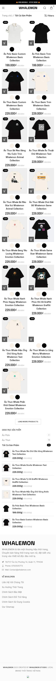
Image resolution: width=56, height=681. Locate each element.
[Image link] (18, 543)
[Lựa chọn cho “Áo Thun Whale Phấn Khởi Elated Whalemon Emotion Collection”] (4, 391)
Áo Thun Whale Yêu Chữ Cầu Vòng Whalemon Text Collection (32, 452)
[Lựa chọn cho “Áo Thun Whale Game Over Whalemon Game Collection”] (31, 239)
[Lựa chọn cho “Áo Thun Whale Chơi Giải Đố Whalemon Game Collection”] (31, 191)
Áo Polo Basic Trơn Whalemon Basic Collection (41, 57)
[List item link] (28, 565)
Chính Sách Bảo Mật (12, 592)
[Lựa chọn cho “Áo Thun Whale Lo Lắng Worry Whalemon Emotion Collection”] (31, 339)
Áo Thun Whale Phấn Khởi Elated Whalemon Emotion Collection (15, 405)
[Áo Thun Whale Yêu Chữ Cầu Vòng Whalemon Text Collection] (6, 455)
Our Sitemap (8, 607)
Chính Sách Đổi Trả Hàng (14, 597)
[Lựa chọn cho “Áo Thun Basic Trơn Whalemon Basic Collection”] (31, 91)
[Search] (44, 8)
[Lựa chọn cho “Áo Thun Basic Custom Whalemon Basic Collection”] (4, 91)
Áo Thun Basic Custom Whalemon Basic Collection (14, 105)
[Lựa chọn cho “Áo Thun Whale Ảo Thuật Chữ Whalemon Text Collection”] (31, 139)
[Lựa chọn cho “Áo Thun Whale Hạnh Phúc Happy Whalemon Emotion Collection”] (4, 287)
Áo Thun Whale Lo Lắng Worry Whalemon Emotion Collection (41, 353)
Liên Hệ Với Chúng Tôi (13, 582)
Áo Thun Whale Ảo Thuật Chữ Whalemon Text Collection (41, 153)
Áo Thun (6, 440)
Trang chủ (7, 15)
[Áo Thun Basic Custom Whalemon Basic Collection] (6, 523)
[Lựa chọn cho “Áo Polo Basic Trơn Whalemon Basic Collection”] (31, 43)
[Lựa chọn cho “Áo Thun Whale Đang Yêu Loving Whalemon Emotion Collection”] (4, 239)
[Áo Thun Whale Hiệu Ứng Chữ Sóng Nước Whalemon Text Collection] (6, 495)
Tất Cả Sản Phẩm (10, 445)
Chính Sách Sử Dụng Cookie (16, 602)
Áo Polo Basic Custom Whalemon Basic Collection (15, 57)
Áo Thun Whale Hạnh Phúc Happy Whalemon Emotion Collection (14, 301)
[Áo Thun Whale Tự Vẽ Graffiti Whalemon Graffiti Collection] (6, 482)
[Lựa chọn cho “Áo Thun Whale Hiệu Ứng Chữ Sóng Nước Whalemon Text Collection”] (4, 339)
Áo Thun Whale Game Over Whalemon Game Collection (41, 253)
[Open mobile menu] (3, 8)
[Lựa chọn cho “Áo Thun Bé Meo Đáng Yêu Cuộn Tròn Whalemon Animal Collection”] (4, 139)
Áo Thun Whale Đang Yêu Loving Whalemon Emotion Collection (14, 253)
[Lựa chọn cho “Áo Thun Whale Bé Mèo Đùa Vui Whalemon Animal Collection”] (4, 191)
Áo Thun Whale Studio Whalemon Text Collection (29, 466)
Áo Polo (6, 435)
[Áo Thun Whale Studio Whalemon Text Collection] (6, 468)
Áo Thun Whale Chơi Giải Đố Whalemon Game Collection (41, 205)
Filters (51, 15)
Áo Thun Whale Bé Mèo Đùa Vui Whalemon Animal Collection (14, 205)
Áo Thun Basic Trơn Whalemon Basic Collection (41, 105)
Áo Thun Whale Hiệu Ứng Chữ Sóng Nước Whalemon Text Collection (30, 493)
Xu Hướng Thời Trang (12, 587)
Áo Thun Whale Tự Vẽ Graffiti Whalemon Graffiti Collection (30, 480)
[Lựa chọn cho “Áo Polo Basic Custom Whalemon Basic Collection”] (4, 43)
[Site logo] (28, 7)
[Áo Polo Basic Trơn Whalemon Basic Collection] (6, 509)
